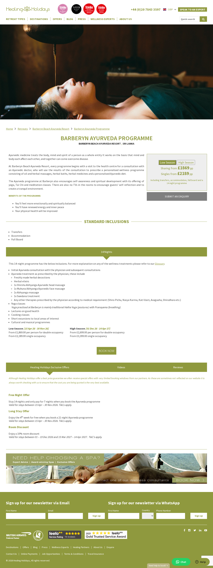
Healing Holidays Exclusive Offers (49, 367)
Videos (121, 367)
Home (9, 128)
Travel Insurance (96, 553)
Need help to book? (158, 565)
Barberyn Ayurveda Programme (92, 128)
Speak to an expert (192, 9)
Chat (183, 562)
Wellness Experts (103, 19)
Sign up (97, 515)
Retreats (23, 128)
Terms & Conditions (74, 553)
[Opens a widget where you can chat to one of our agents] (200, 562)
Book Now (106, 351)
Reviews (178, 367)
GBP (170, 9)
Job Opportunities (51, 553)
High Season (186, 162)
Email (50, 510)
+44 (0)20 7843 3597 (146, 9)
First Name (11, 510)
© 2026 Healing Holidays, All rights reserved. (28, 560)
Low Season (167, 162)
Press (82, 19)
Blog (70, 19)
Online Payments (29, 553)
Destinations (39, 19)
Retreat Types (15, 19)
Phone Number (163, 510)
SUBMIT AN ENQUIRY (177, 196)
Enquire (110, 547)
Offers (57, 19)
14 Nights (106, 252)
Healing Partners (81, 547)
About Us (125, 19)
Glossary (159, 263)
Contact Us (11, 553)
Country (146, 510)
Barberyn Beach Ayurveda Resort (50, 128)
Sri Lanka (128, 143)
